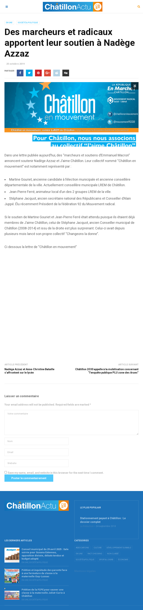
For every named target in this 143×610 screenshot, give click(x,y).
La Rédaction (87, 526)
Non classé (113, 554)
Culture (98, 548)
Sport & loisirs (106, 560)
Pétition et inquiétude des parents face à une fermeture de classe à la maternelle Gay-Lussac (44, 573)
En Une (9, 23)
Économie (123, 560)
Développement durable (119, 548)
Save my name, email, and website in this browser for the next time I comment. (56, 472)
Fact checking (95, 554)
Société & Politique (28, 23)
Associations (82, 548)
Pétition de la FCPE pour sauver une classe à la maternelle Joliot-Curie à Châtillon (43, 592)
